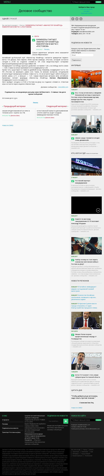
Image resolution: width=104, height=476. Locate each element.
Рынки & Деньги (77, 456)
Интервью (76, 454)
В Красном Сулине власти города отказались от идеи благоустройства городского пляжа (84, 305)
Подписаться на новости (10, 428)
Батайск (86, 11)
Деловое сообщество (35, 11)
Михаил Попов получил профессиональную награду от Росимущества (84, 336)
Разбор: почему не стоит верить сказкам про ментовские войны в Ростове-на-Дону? (84, 262)
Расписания (88, 456)
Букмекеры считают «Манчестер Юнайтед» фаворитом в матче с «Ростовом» (47, 42)
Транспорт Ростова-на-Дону (11, 432)
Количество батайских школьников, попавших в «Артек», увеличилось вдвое (83, 297)
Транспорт (76, 452)
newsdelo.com (63, 87)
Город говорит (85, 454)
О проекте (5, 420)
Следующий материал (57, 106)
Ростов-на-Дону (87, 9)
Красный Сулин (86, 13)
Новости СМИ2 (7, 125)
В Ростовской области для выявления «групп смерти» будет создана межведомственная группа (52, 113)
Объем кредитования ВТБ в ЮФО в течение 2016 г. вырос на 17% (16, 112)
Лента (22, 25)
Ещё (91, 452)
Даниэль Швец (15, 115)
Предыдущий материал (13, 106)
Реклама (5, 424)
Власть (91, 449)
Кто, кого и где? (76, 449)
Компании (85, 452)
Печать (46, 49)
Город (85, 449)
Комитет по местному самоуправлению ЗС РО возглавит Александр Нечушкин (85, 221)
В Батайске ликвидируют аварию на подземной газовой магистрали (83, 289)
